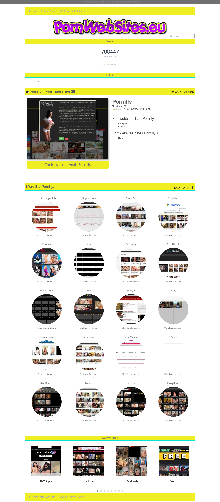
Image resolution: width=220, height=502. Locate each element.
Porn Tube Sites (57, 92)
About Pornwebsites (72, 497)
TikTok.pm (46, 481)
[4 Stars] (118, 109)
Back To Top (182, 187)
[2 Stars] (115, 109)
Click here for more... (46, 235)
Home (32, 11)
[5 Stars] (120, 109)
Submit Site (48, 11)
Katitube (89, 481)
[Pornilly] (68, 128)
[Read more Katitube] (89, 461)
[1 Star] (113, 109)
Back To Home (184, 91)
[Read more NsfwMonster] (131, 461)
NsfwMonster (131, 481)
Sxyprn (174, 481)
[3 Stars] (117, 109)
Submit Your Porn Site (42, 497)
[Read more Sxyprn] (174, 461)
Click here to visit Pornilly (67, 164)
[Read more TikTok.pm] (46, 461)
